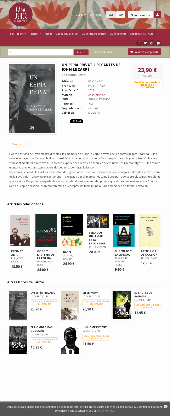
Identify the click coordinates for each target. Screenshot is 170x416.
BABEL (67, 252)
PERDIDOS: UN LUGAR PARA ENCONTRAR (97, 238)
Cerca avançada (102, 52)
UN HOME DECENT (95, 327)
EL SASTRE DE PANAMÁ (143, 294)
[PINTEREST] (152, 43)
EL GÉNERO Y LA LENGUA (123, 252)
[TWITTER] (145, 43)
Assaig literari (96, 95)
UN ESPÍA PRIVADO (43, 293)
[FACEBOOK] (139, 43)
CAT (110, 14)
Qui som (80, 15)
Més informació (106, 410)
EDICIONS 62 (96, 81)
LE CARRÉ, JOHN (74, 74)
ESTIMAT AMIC (17, 253)
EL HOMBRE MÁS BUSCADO (42, 329)
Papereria (34, 33)
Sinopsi (17, 144)
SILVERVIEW (90, 293)
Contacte (95, 15)
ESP (121, 14)
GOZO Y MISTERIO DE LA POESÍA (45, 254)
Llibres (20, 33)
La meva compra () (145, 52)
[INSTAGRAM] (158, 43)
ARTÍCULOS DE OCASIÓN (149, 252)
